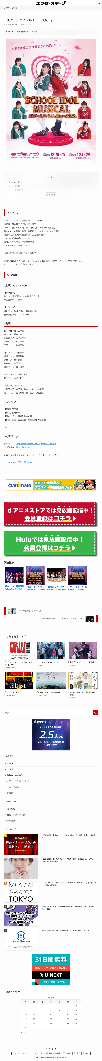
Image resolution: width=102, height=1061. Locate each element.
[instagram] (49, 1049)
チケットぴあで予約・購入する (18, 462)
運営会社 (86, 1053)
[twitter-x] (46, 1049)
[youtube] (55, 1049)
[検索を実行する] (95, 712)
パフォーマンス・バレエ (18, 781)
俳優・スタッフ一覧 (16, 815)
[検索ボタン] (99, 3)
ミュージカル (13, 787)
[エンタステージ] (51, 3)
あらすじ (16, 182)
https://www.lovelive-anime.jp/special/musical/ (36, 444)
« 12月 (23, 1033)
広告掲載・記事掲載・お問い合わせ (58, 1053)
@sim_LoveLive (23, 447)
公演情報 (16, 186)
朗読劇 (10, 793)
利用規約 (77, 1053)
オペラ (10, 769)
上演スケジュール (23, 190)
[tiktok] (52, 1049)
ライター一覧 (38, 1053)
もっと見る (51, 195)
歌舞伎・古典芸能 (15, 775)
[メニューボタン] (3, 3)
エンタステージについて (22, 1053)
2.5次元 (10, 763)
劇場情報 (11, 821)
